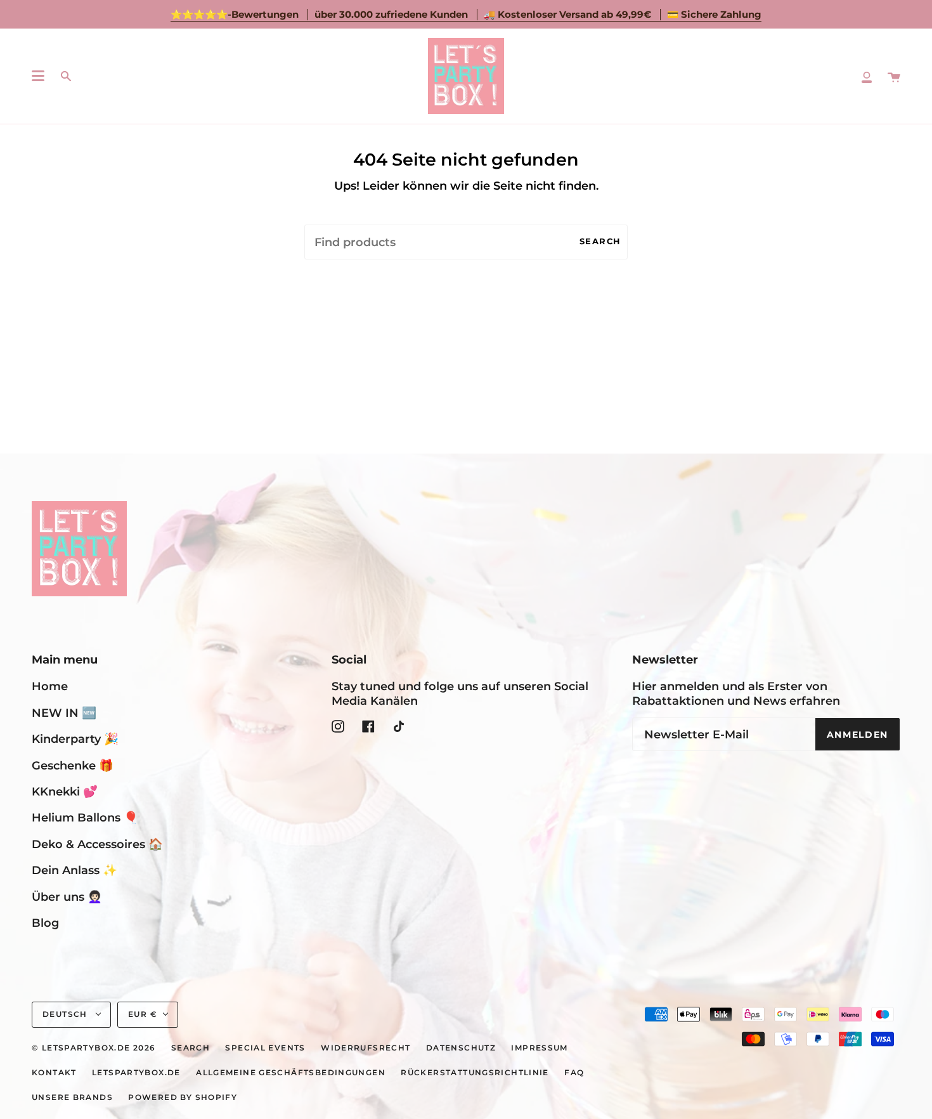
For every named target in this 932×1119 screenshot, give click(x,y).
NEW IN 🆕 (64, 712)
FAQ (574, 1072)
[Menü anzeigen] (38, 76)
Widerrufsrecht (365, 1048)
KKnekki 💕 (65, 791)
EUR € (142, 1014)
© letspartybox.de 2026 (93, 1048)
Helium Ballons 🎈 (85, 817)
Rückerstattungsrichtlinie (475, 1072)
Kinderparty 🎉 (75, 738)
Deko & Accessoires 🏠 (97, 844)
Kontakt (54, 1072)
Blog (45, 922)
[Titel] (866, 76)
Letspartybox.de (136, 1072)
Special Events (265, 1048)
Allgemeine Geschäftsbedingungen (290, 1072)
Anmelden (857, 735)
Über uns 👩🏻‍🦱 (67, 896)
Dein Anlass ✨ (74, 870)
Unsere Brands (72, 1097)
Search (600, 241)
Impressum (539, 1048)
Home (50, 686)
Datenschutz (461, 1048)
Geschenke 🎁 (72, 765)
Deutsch (66, 1014)
